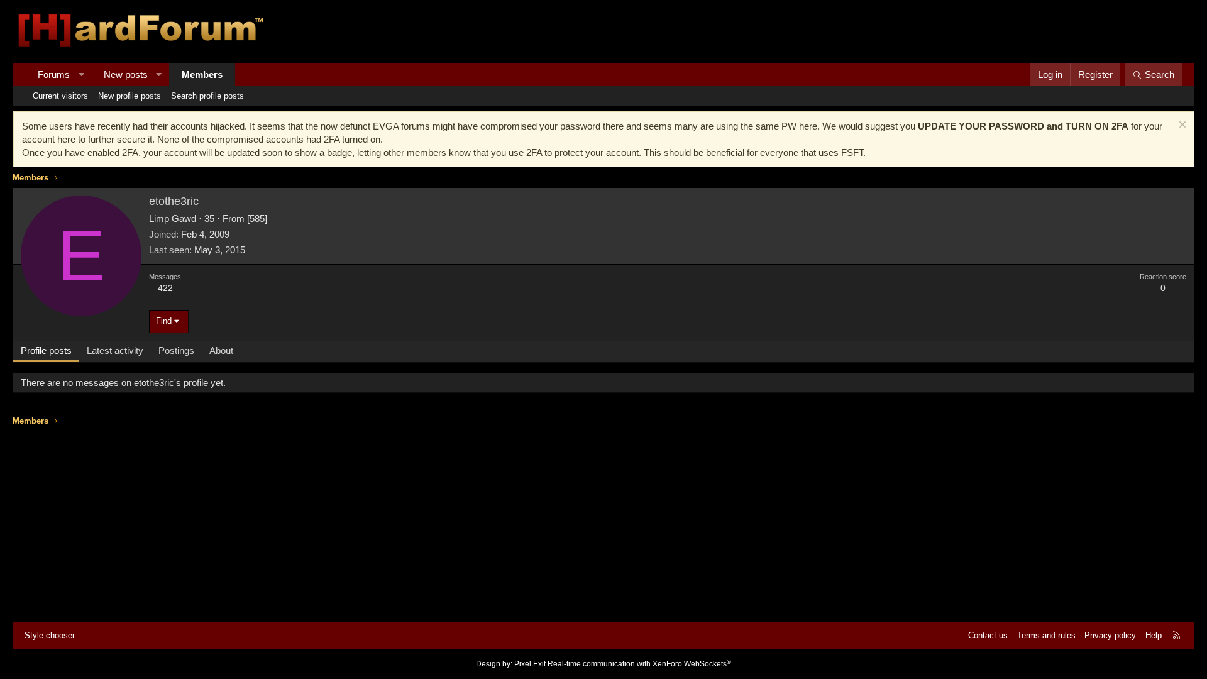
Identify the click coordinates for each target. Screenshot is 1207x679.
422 (165, 288)
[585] (257, 218)
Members (202, 74)
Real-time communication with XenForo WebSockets (639, 664)
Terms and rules (1046, 635)
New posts (126, 74)
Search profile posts (207, 96)
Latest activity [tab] (115, 350)
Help (1153, 635)
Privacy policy (1110, 635)
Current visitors (60, 96)
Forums (54, 74)
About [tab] (221, 350)
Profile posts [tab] (46, 350)
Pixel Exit (530, 664)
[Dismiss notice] (1181, 126)
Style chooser (50, 635)
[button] (81, 74)
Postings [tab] (176, 350)
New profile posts (129, 96)
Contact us (988, 635)
